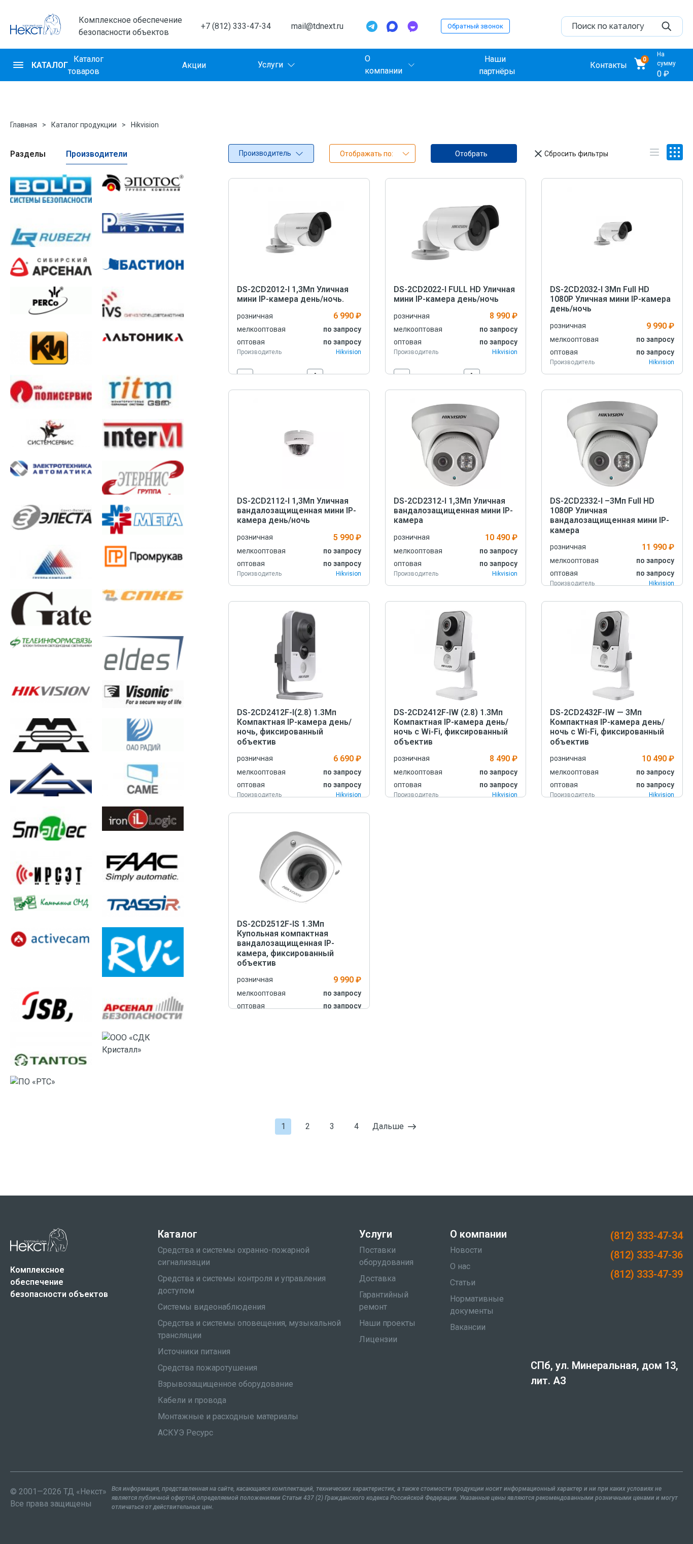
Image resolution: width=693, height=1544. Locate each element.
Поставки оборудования (386, 1256)
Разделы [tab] (28, 154)
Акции (194, 64)
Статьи (462, 1282)
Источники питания (194, 1351)
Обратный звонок (475, 26)
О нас (460, 1266)
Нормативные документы (477, 1305)
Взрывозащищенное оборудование (225, 1384)
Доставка (377, 1278)
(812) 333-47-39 (646, 1274)
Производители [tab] (96, 154)
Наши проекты (387, 1323)
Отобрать (471, 154)
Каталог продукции (84, 125)
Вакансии (468, 1327)
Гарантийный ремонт (383, 1301)
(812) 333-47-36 (646, 1255)
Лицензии (378, 1339)
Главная (23, 125)
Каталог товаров (85, 65)
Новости (466, 1250)
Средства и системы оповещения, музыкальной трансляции (249, 1329)
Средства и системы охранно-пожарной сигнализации (233, 1256)
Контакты (608, 64)
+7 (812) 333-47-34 (236, 26)
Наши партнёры (497, 65)
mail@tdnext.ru (317, 26)
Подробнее (299, 232)
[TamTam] (412, 26)
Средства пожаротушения (207, 1368)
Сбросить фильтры (576, 154)
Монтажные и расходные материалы (228, 1416)
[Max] (392, 26)
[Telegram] (372, 26)
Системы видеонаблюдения (211, 1307)
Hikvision (145, 125)
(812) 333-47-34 (646, 1236)
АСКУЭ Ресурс (185, 1432)
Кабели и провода (192, 1400)
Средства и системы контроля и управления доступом (242, 1284)
